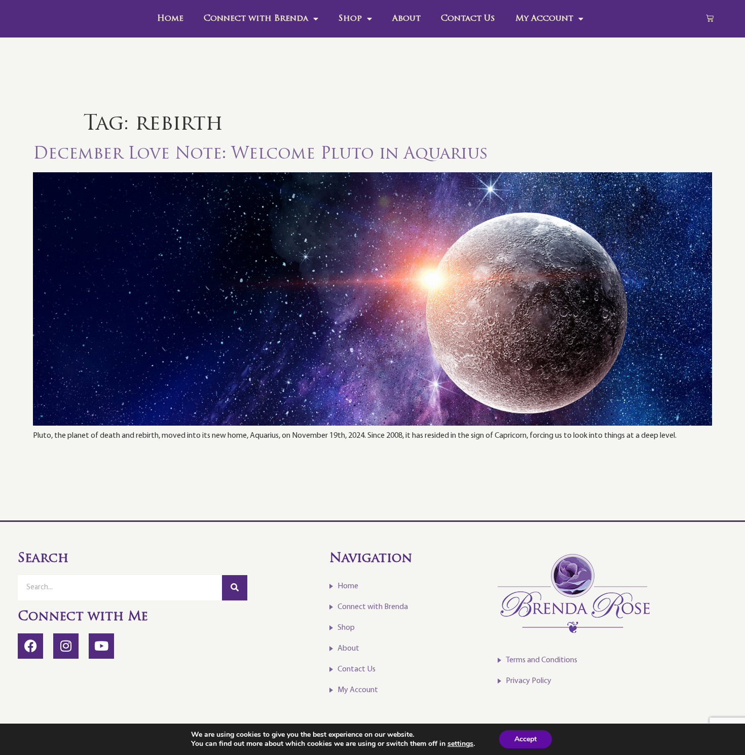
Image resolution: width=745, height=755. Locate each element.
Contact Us (468, 19)
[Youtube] (101, 646)
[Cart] (710, 18)
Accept (525, 739)
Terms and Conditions (541, 660)
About (406, 19)
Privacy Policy (528, 681)
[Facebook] (30, 646)
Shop (350, 19)
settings (460, 743)
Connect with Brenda (256, 19)
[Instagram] (66, 646)
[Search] (234, 587)
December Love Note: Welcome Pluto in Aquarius (260, 154)
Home (170, 19)
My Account (544, 19)
